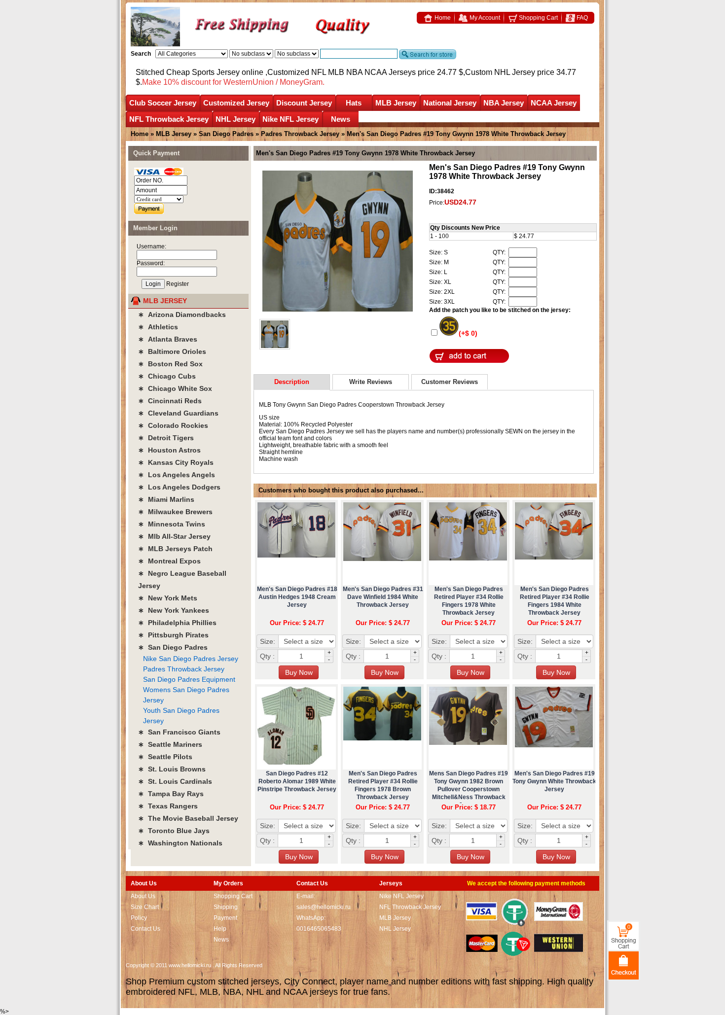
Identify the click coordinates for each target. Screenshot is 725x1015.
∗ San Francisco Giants (179, 732)
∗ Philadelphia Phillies (177, 623)
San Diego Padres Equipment (189, 679)
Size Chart (145, 907)
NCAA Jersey (554, 103)
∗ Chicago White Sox (175, 388)
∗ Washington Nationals (180, 843)
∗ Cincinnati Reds (170, 401)
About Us (143, 896)
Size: (267, 641)
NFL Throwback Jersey (169, 119)
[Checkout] (623, 965)
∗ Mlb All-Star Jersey (174, 536)
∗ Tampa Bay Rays (171, 794)
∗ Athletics (158, 327)
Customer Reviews (449, 381)
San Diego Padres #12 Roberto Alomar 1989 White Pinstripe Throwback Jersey (296, 781)
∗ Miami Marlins (166, 499)
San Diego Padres (227, 134)
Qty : (267, 656)
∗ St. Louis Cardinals (175, 781)
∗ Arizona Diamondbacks (182, 314)
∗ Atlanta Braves (167, 339)
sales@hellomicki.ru (323, 907)
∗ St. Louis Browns (172, 769)
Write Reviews (370, 381)
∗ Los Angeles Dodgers (179, 487)
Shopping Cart (537, 17)
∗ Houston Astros (169, 450)
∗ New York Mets (167, 598)
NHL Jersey (235, 119)
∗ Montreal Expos (169, 561)
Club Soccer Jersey (162, 103)
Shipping (226, 907)
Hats (354, 103)
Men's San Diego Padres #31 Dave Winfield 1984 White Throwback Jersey (383, 597)
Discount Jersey (304, 103)
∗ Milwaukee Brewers (175, 512)
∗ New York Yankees (173, 610)
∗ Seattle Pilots (165, 757)
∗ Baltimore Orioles (172, 351)
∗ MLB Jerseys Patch (175, 549)
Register (177, 283)
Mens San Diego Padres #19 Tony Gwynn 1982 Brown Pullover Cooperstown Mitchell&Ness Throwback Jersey (468, 789)
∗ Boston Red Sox (170, 364)
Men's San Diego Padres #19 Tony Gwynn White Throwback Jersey (554, 781)
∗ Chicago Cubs (167, 376)
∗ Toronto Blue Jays (174, 831)
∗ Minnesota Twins (171, 524)
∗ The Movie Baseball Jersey (188, 818)
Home (442, 17)
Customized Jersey (236, 103)
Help (220, 928)
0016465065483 (318, 928)
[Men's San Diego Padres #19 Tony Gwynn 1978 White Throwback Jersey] (337, 242)
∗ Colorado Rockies (173, 425)
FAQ (581, 17)
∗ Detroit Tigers (166, 438)
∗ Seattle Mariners (170, 744)
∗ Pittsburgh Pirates (173, 635)
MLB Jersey (395, 103)
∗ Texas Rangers (168, 806)
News (340, 119)
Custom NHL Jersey (500, 72)
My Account (484, 17)
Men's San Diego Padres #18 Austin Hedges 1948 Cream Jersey (297, 597)
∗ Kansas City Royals (176, 462)
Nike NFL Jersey (290, 119)
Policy (139, 917)
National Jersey (449, 103)
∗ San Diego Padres (173, 647)
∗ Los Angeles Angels (176, 475)
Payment (225, 917)
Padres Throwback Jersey (300, 134)
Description (291, 381)
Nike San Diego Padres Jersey (190, 659)
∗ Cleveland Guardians (178, 413)
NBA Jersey (503, 103)
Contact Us (145, 928)
